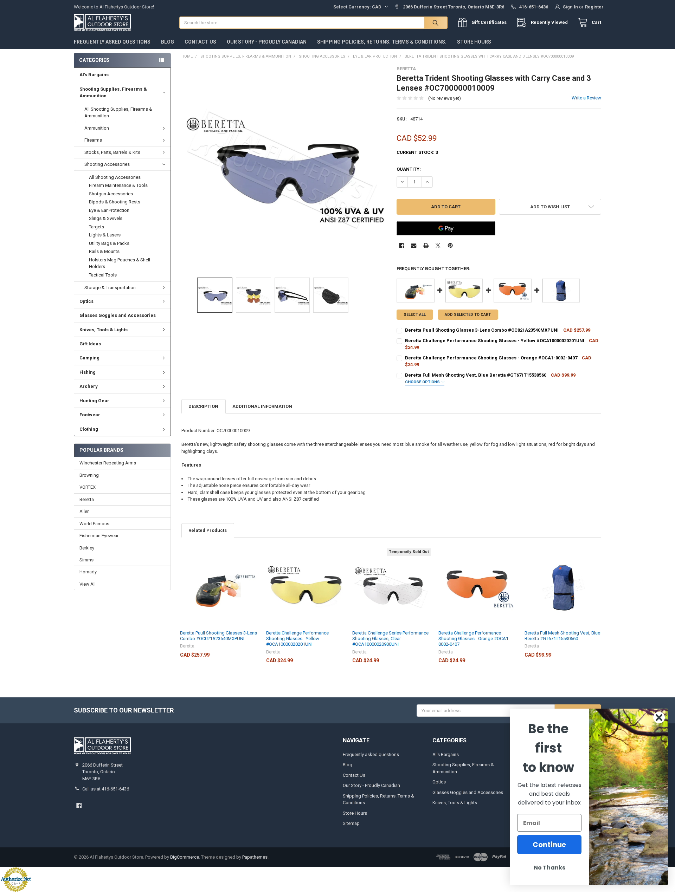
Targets (96, 226)
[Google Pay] (446, 228)
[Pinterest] (450, 245)
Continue (549, 844)
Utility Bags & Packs (109, 243)
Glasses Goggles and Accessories (117, 315)
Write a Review (586, 97)
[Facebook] (402, 245)
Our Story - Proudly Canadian (267, 42)
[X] (438, 245)
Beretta (86, 499)
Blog (167, 42)
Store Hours (474, 42)
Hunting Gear (94, 400)
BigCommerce (184, 857)
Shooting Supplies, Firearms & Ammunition (113, 92)
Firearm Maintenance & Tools (118, 185)
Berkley (86, 548)
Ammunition (96, 128)
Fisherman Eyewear (98, 535)
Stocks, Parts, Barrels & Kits (112, 152)
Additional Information (262, 406)
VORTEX (87, 487)
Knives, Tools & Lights (103, 329)
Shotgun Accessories (111, 193)
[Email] (414, 245)
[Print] (426, 245)
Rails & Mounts (104, 251)
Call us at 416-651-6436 (105, 789)
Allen (84, 511)
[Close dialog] (659, 717)
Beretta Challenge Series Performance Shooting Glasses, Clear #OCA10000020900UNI (390, 638)
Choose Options (423, 382)
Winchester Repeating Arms (107, 462)
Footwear (89, 414)
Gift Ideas (90, 343)
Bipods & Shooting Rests (114, 201)
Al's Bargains (94, 74)
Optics (86, 301)
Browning (89, 475)
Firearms (93, 140)
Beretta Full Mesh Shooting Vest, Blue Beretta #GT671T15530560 (562, 635)
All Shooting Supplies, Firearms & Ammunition (118, 112)
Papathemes (255, 857)
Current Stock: (417, 152)
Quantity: (409, 169)
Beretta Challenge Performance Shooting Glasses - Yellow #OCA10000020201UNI (297, 638)
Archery (88, 386)
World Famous (94, 523)
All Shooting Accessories (115, 177)
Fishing (87, 372)
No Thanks (549, 868)
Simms (86, 559)
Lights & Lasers (105, 234)
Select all (415, 314)
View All (87, 584)
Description (203, 406)
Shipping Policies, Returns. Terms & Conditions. (381, 42)
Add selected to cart (468, 314)
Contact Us (200, 42)
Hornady (88, 571)
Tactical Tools (103, 275)
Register (594, 6)
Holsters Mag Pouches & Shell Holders (119, 263)
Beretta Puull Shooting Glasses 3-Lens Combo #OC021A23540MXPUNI (218, 635)
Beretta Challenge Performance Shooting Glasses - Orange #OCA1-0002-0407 (474, 638)
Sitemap (351, 823)
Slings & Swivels (105, 218)
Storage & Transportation (110, 287)
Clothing (88, 429)
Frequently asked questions (112, 42)
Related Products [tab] (207, 530)
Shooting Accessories (107, 164)
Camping (89, 357)
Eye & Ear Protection (109, 210)
